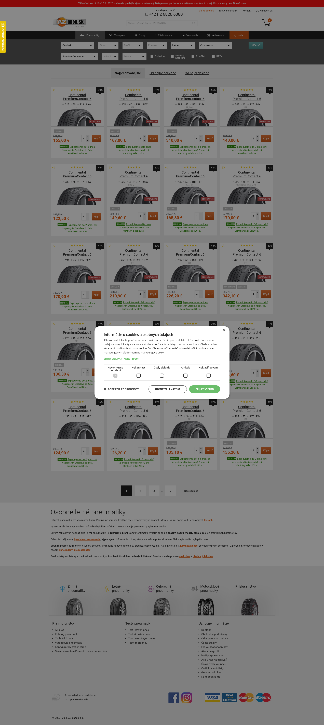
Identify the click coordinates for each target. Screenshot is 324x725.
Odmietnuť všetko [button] (167, 389)
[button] (162, 358)
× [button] (224, 330)
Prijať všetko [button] (205, 389)
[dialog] (162, 362)
